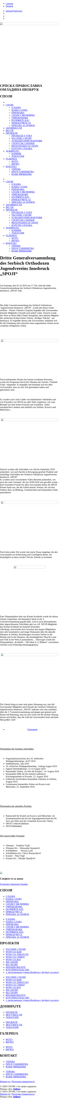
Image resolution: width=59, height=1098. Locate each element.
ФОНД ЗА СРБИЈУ (15, 957)
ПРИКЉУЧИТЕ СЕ (21, 123)
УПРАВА (16, 169)
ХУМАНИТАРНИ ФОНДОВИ (26, 141)
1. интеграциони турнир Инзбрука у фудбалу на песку (32, 972)
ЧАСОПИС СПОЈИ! (21, 138)
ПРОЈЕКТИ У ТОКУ (21, 135)
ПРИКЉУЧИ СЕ (14, 911)
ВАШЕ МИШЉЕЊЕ (21, 174)
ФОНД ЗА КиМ (13, 952)
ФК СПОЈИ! (12, 962)
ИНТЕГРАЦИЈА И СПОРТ (24, 146)
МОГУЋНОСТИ (14, 1015)
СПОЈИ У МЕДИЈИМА (23, 115)
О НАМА (16, 107)
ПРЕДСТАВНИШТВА (22, 171)
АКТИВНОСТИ (14, 128)
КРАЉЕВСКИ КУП (15, 967)
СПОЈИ (9, 105)
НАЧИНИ (16, 153)
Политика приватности (23, 1081)
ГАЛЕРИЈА (11, 159)
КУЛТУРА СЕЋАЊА (21, 148)
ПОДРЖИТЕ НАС (20, 120)
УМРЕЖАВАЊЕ (19, 118)
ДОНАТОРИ (17, 156)
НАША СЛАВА (19, 110)
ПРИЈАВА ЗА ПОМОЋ (23, 125)
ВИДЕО (15, 164)
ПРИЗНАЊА (17, 112)
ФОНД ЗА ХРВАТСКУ (17, 954)
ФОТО (14, 161)
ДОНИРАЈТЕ (13, 151)
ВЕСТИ (9, 130)
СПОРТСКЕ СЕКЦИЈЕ (23, 143)
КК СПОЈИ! (12, 964)
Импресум (5, 1081)
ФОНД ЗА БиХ (13, 959)
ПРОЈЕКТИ (11, 133)
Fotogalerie (32, 729)
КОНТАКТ (11, 166)
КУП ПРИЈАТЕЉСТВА (17, 970)
